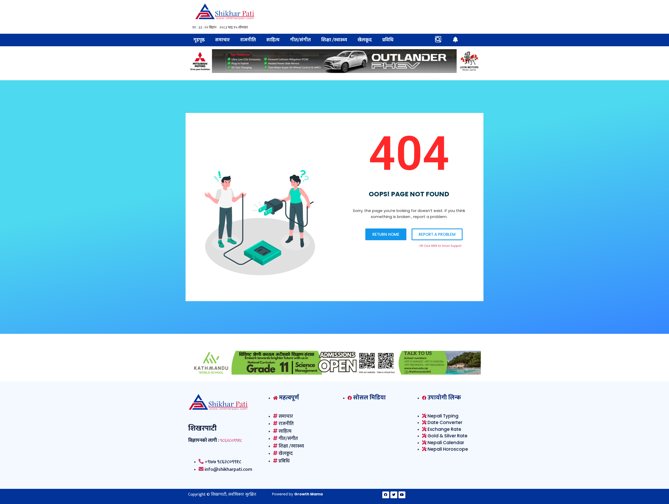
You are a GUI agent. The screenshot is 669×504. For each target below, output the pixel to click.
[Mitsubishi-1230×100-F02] (334, 71)
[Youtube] (402, 494)
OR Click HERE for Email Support (440, 246)
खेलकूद (364, 40)
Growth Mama (308, 494)
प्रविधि (388, 40)
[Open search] (438, 39)
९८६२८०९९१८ (231, 440)
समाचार (222, 40)
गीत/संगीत (300, 40)
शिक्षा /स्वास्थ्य (334, 40)
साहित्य (273, 40)
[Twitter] (393, 494)
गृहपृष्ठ (199, 40)
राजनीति (248, 40)
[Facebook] (385, 494)
